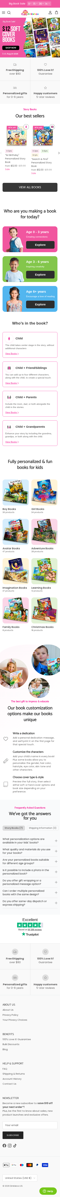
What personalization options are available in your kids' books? (23, 840)
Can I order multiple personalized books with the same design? (23, 892)
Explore (40, 244)
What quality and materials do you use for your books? (26, 851)
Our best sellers (30, 116)
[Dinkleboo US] (30, 12)
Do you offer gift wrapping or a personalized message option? (22, 882)
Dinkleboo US (16, 1186)
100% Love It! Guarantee (17, 1039)
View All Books (30, 187)
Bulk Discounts (11, 1044)
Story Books (14, 828)
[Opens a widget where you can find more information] (48, 1191)
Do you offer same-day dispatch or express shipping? (25, 903)
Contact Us (9, 1083)
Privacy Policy (10, 1015)
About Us (8, 1009)
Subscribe (13, 1135)
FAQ (5, 1068)
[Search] (10, 12)
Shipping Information (42, 828)
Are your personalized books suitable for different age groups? (26, 861)
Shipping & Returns (14, 1073)
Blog (5, 1049)
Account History (12, 1078)
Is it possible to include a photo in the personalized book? (26, 871)
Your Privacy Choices (15, 1019)
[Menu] (3, 12)
